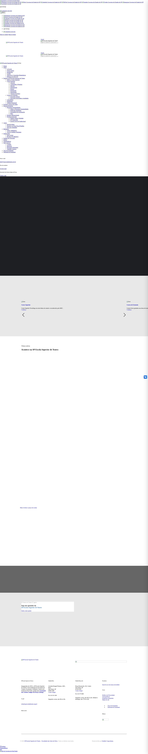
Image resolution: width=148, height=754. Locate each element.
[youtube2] (45, 45)
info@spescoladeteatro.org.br (8, 162)
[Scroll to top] (1, 745)
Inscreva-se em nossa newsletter (110, 684)
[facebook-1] (43, 45)
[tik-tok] (49, 45)
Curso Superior (25, 305)
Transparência (106, 696)
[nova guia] (6, 11)
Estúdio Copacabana (107, 741)
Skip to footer (12, 34)
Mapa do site (105, 700)
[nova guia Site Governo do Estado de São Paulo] (10, 0)
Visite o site (3, 175)
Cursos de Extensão (132, 305)
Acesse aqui (3, 168)
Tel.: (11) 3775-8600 (79, 693)
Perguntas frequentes (107, 698)
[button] (14, 15)
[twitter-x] (47, 45)
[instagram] (42, 45)
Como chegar (52, 692)
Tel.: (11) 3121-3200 (52, 695)
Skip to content (4, 34)
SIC (1, 749)
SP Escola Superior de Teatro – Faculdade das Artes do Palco (41, 741)
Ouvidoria (2, 746)
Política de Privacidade (108, 695)
